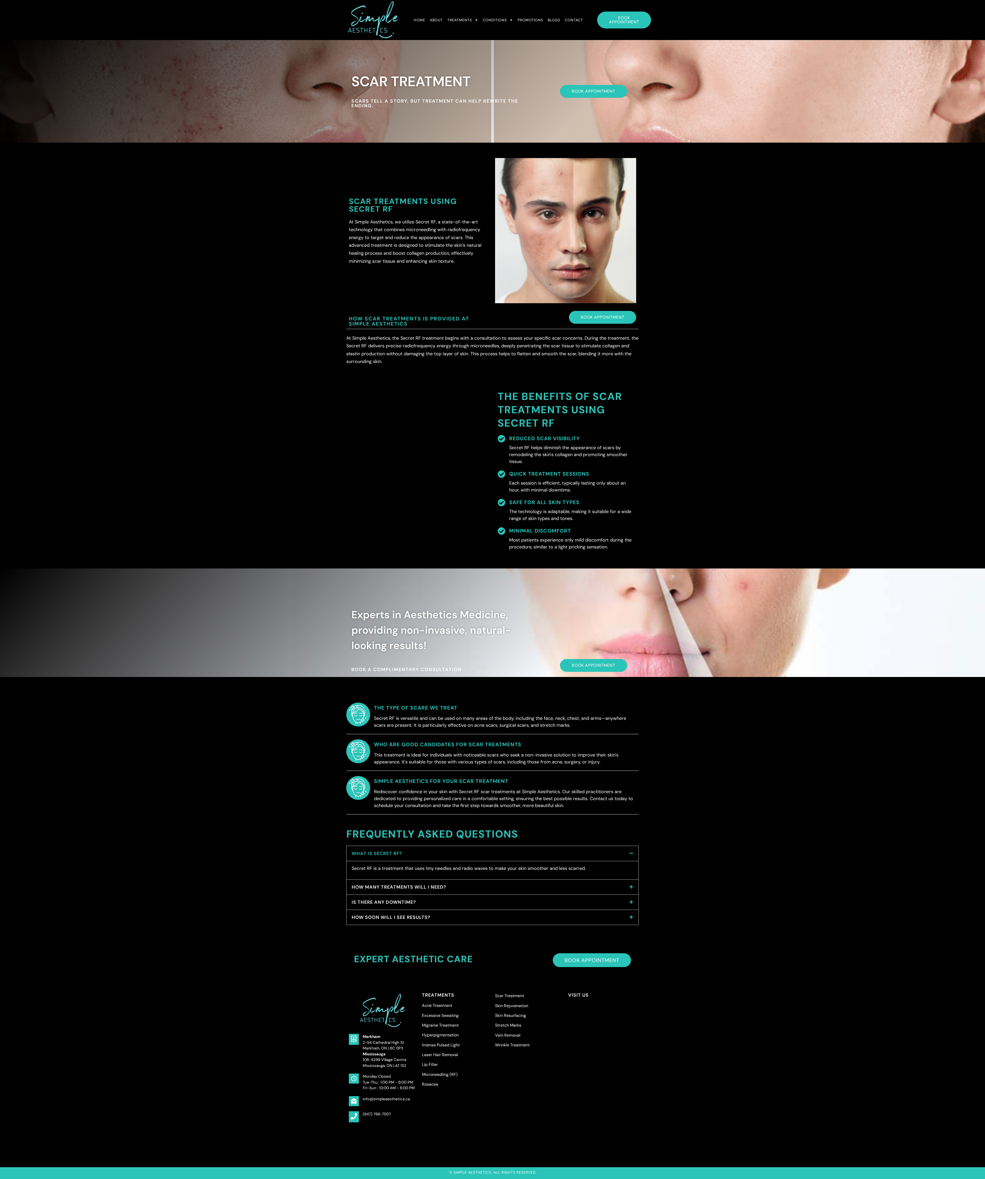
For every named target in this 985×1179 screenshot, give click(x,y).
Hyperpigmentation (440, 1035)
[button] (492, 853)
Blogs (554, 20)
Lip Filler (430, 1064)
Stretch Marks (508, 1025)
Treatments (459, 20)
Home (419, 20)
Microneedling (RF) (440, 1074)
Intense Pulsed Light (441, 1045)
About (436, 20)
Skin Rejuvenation (511, 1005)
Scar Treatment (509, 995)
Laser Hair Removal (440, 1054)
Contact (574, 20)
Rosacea (430, 1084)
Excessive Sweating (440, 1015)
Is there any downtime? (384, 902)
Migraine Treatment (440, 1025)
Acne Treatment (437, 1005)
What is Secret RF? (377, 853)
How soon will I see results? (391, 917)
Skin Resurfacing (510, 1015)
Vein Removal (507, 1035)
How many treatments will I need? (399, 887)
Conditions (495, 20)
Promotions (530, 20)
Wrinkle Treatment (512, 1045)
